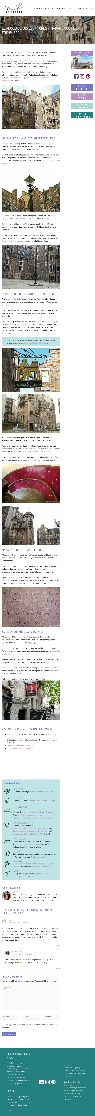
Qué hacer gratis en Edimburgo (19, 748)
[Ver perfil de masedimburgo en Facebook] (76, 76)
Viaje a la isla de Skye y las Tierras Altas (28, 834)
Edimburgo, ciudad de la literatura (20, 746)
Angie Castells (17, 952)
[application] (41, 8)
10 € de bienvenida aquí (39, 857)
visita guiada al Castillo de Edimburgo (38, 812)
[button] (92, 8)
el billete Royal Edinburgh (43, 792)
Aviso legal (11, 1110)
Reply (58, 946)
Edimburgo (23, 52)
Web (8, 734)
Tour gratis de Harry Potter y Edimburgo (37, 818)
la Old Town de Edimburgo (40, 143)
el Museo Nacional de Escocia (29, 61)
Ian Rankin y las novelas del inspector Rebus (39, 451)
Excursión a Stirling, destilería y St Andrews (30, 831)
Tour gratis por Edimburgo (31, 815)
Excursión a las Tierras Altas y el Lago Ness (29, 828)
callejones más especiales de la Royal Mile (18, 218)
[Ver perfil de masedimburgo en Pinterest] (88, 76)
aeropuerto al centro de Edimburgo (41, 800)
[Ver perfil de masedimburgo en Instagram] (82, 76)
